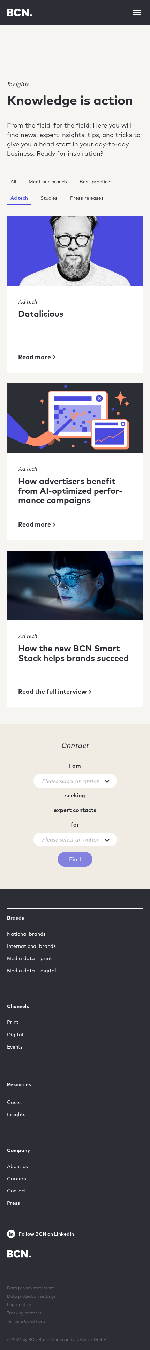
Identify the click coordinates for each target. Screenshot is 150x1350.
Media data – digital (31, 970)
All (13, 181)
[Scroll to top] (133, 1323)
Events (15, 1047)
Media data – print (29, 958)
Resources (19, 1084)
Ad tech (19, 198)
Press (13, 1203)
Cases (14, 1102)
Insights (16, 1114)
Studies (49, 198)
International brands (31, 946)
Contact (16, 1191)
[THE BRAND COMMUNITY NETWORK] (19, 12)
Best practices (96, 181)
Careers (16, 1178)
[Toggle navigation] (137, 12)
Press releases (87, 198)
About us (17, 1166)
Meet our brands (48, 181)
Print (12, 1022)
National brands (26, 934)
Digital (15, 1034)
